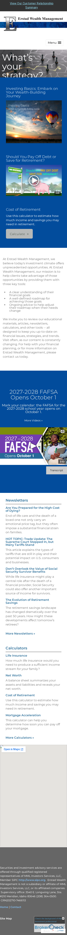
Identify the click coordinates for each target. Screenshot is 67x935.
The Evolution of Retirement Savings (27, 601)
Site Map (6, 918)
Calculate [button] (17, 234)
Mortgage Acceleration (23, 715)
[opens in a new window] (34, 122)
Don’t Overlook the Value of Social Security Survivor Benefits (32, 570)
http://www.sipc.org (32, 880)
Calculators (16, 648)
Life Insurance (16, 655)
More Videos (33, 420)
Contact (15, 907)
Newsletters (17, 500)
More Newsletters (20, 633)
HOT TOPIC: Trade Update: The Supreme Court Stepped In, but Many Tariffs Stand (30, 542)
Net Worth (14, 675)
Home (4, 907)
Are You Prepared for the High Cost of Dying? (33, 509)
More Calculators (20, 737)
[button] (54, 42)
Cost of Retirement (20, 695)
